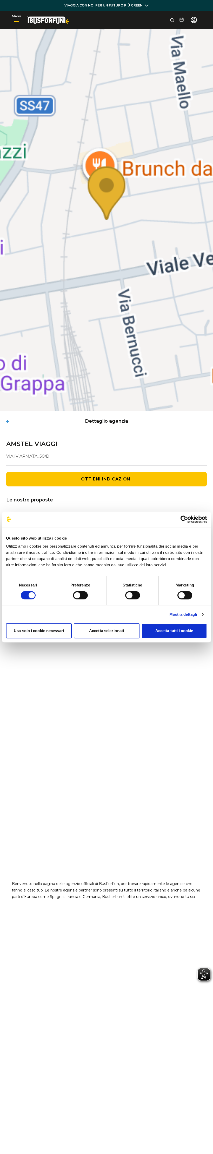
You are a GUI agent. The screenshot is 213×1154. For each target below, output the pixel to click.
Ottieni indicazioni (106, 479)
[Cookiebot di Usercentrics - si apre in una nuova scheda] (184, 519)
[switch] (80, 595)
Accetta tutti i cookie (174, 630)
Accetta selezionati (106, 630)
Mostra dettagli (183, 614)
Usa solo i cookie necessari (39, 630)
